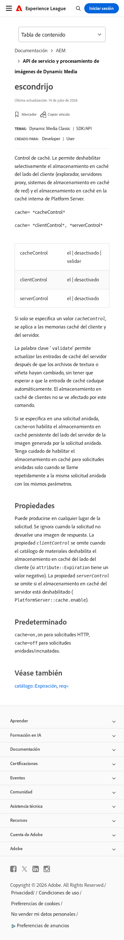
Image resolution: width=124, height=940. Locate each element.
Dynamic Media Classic (49, 128)
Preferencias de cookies (35, 903)
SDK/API (84, 128)
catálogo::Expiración (36, 686)
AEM (60, 50)
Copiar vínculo (59, 114)
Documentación (31, 50)
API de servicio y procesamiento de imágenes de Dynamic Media (57, 66)
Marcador (29, 114)
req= (64, 686)
